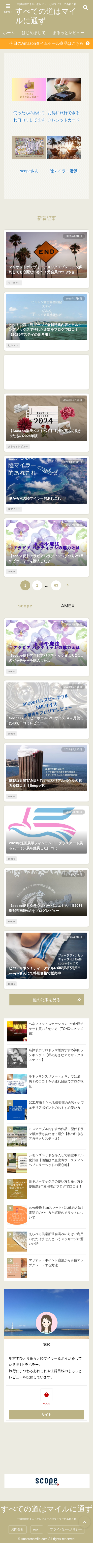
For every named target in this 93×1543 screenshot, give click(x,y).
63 (56, 585)
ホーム (9, 33)
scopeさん (29, 171)
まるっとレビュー (68, 33)
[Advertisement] (46, 372)
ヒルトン (13, 345)
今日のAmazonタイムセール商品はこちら (46, 43)
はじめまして (34, 33)
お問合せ (17, 1529)
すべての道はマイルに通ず (46, 16)
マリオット (14, 282)
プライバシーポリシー (66, 1529)
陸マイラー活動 (64, 171)
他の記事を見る (47, 1000)
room (36, 1529)
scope (11, 571)
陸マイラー (14, 509)
